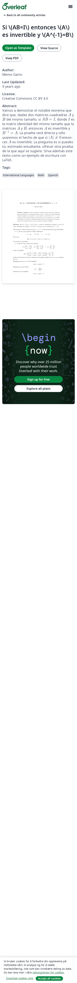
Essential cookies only (19, 978)
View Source (49, 48)
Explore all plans (38, 389)
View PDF (12, 58)
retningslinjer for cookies (48, 972)
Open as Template (18, 48)
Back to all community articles (24, 15)
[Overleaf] (14, 6)
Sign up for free (38, 379)
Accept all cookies (49, 978)
